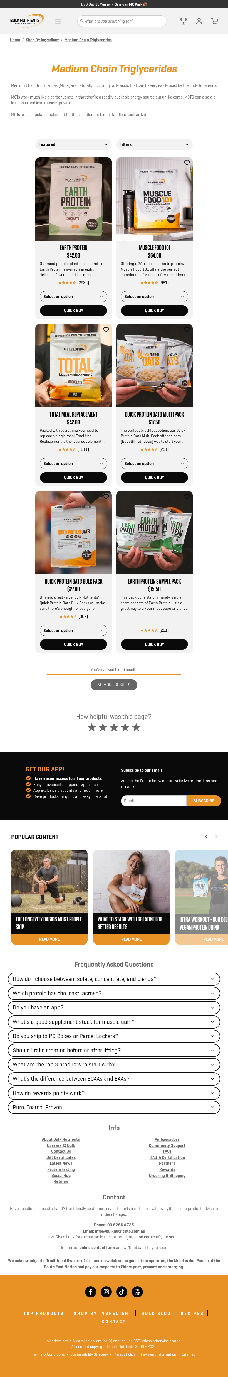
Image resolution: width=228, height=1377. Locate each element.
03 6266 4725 (120, 1225)
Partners (167, 1163)
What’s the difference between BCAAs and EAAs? (71, 1078)
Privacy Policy (122, 1354)
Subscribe (204, 800)
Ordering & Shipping (167, 1175)
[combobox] (73, 144)
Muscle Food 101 (154, 248)
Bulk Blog (156, 1313)
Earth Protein (73, 248)
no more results (114, 684)
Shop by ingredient (103, 1313)
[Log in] (199, 21)
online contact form (97, 1247)
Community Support (167, 1145)
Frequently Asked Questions (114, 964)
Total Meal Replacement (73, 414)
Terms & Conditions (48, 1354)
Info (114, 1128)
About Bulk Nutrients (61, 1139)
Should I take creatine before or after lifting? (67, 1050)
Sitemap (187, 1354)
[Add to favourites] (106, 162)
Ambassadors (167, 1139)
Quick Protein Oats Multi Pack (154, 414)
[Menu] (57, 21)
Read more (49, 939)
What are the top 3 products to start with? (64, 1064)
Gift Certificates (61, 1157)
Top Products (44, 1313)
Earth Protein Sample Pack (154, 581)
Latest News (61, 1163)
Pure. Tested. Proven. (38, 1107)
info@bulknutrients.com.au (120, 1231)
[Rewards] (183, 21)
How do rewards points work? (49, 1093)
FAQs (167, 1151)
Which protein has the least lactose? (57, 993)
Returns (61, 1181)
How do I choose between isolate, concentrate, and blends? (85, 979)
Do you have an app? (38, 1007)
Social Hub (61, 1175)
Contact (114, 1197)
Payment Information (157, 1354)
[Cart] (214, 21)
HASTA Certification (167, 1157)
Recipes (192, 1313)
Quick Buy (73, 310)
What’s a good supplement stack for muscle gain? (74, 1022)
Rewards (167, 1169)
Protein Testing (61, 1169)
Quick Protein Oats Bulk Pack (74, 581)
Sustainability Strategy (87, 1354)
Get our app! (45, 769)
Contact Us (61, 1151)
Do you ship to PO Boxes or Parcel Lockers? (65, 1036)
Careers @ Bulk (61, 1145)
